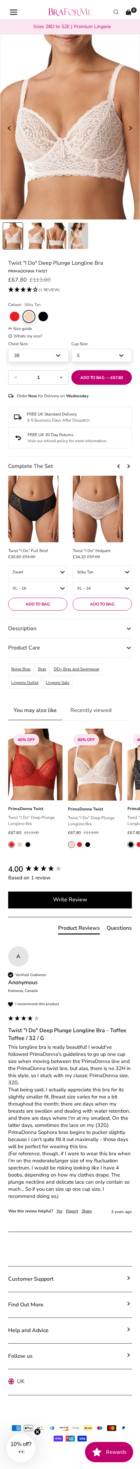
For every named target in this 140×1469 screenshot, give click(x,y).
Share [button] (87, 1211)
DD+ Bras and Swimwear (76, 669)
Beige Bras (21, 669)
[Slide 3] (78, 236)
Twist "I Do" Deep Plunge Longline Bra (31, 820)
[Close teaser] (37, 1431)
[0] (128, 12)
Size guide (22, 328)
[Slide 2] (56, 236)
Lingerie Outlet (24, 682)
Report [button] (72, 1211)
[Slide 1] (34, 236)
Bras (42, 669)
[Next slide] (130, 128)
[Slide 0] (13, 236)
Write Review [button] (70, 899)
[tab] (79, 929)
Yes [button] (59, 1211)
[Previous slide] (9, 128)
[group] (70, 869)
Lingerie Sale (57, 682)
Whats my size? (28, 336)
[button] (34, 290)
